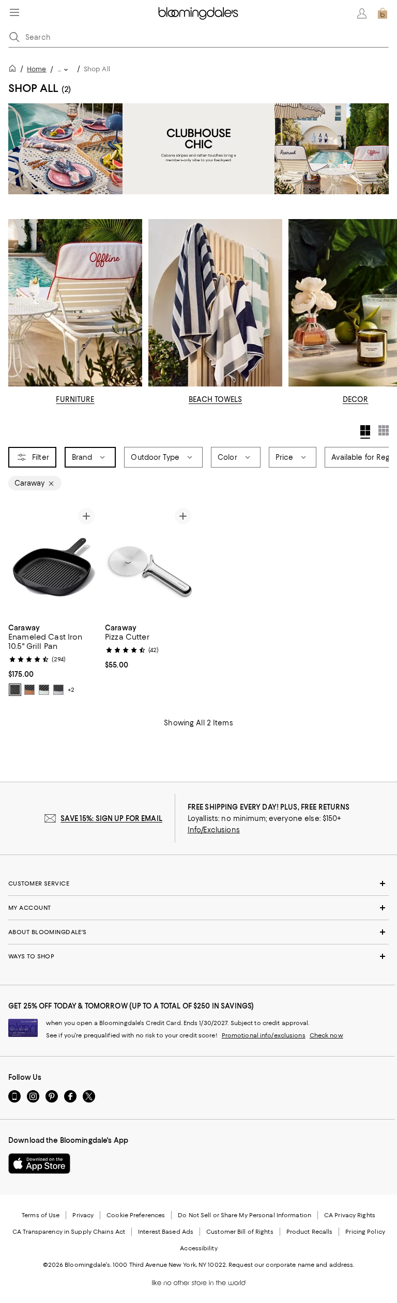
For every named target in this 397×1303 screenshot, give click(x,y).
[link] (53, 658)
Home (36, 69)
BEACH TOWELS (215, 399)
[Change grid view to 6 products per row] (383, 430)
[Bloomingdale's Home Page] (198, 13)
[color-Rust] (29, 690)
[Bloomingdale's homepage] (14, 70)
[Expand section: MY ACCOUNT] (198, 908)
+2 (71, 689)
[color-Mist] (44, 690)
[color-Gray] (58, 690)
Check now (326, 1035)
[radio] (15, 689)
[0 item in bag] (382, 13)
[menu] (14, 12)
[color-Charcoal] (15, 690)
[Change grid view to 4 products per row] (365, 432)
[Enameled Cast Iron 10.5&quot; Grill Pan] (53, 560)
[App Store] (39, 1163)
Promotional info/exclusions (264, 1035)
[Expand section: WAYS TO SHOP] (198, 956)
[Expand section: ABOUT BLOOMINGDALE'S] (198, 932)
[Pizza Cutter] (150, 560)
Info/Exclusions (214, 830)
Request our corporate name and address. (291, 1264)
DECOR (356, 399)
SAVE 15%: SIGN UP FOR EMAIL (111, 818)
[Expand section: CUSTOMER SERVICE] (198, 883)
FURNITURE (75, 399)
